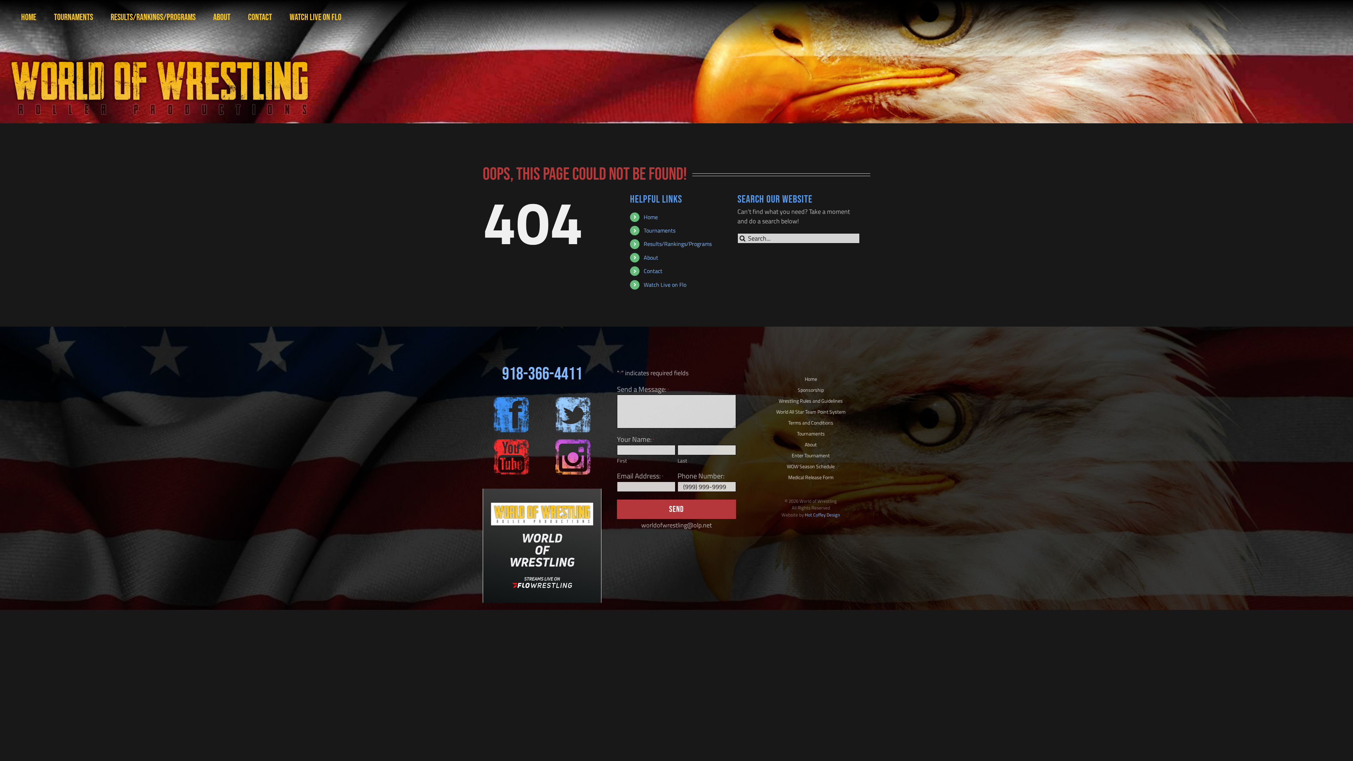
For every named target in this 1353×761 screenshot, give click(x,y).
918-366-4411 (542, 374)
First (622, 461)
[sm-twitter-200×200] (573, 400)
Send (676, 509)
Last (682, 461)
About (651, 257)
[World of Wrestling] (158, 52)
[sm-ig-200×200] (573, 442)
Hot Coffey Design (822, 514)
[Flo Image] (542, 491)
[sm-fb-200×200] (511, 400)
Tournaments (659, 230)
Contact (653, 271)
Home (651, 217)
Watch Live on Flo (665, 284)
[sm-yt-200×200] (511, 442)
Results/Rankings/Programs (678, 244)
